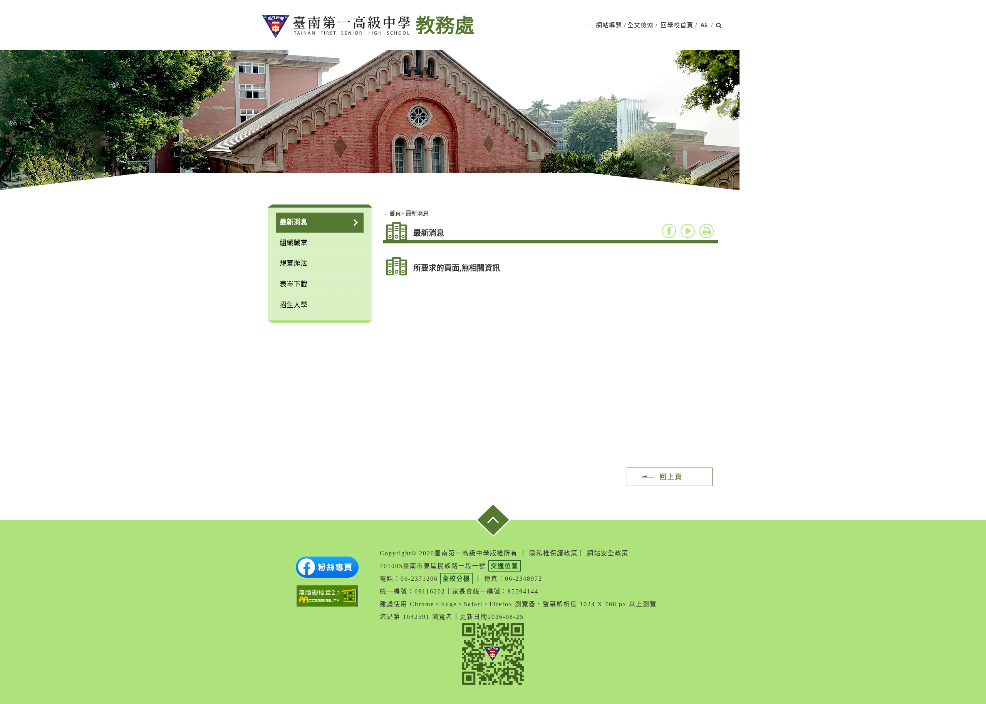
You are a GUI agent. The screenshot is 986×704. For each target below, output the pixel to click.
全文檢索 (640, 25)
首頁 (395, 213)
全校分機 (456, 578)
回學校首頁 (677, 25)
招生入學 (293, 305)
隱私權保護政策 (553, 553)
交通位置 (504, 566)
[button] (704, 25)
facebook (669, 231)
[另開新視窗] (327, 567)
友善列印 (706, 231)
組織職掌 (293, 243)
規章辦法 (293, 263)
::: (587, 25)
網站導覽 (609, 25)
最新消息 (293, 222)
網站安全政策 (608, 553)
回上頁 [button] (670, 477)
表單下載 (293, 284)
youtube (688, 231)
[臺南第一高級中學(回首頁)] (336, 26)
